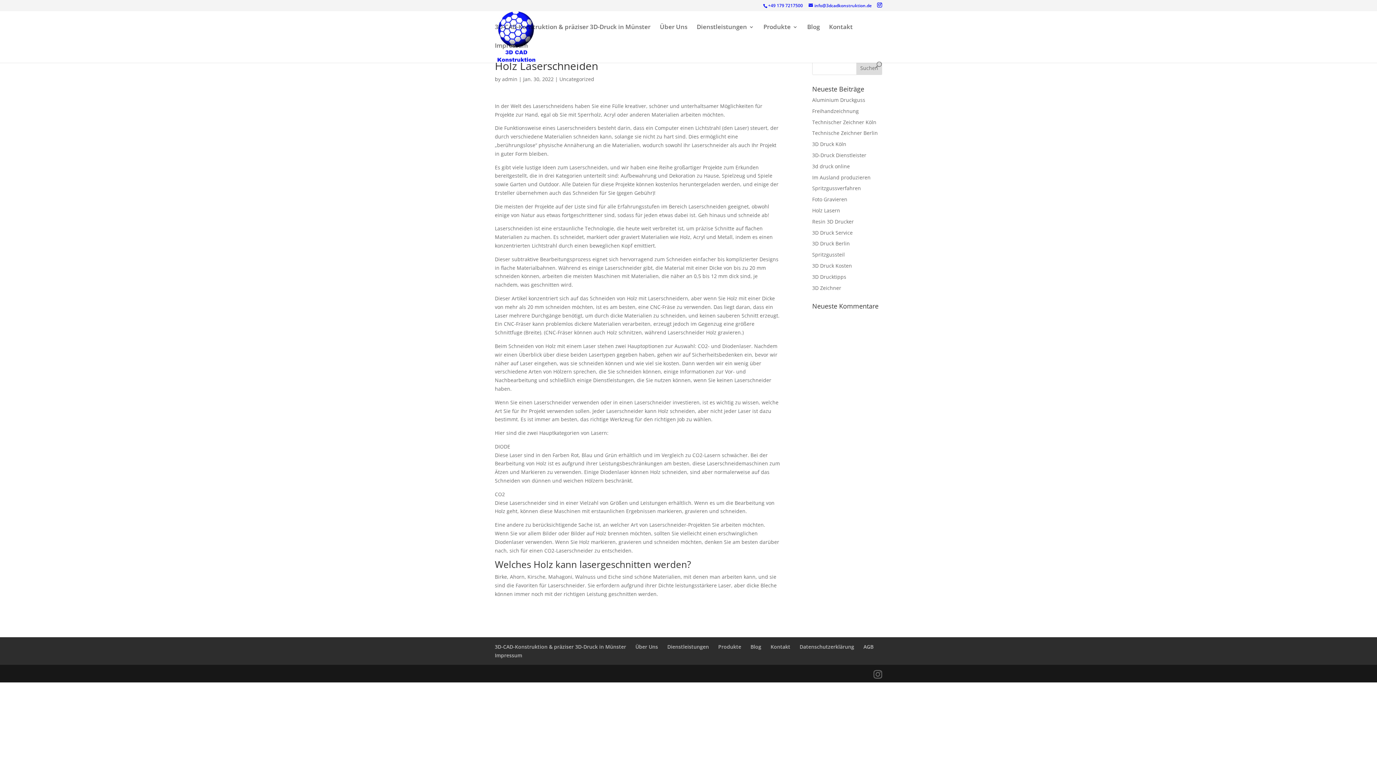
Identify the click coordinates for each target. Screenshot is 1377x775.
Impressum (511, 46)
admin (509, 79)
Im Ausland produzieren (841, 177)
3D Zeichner (826, 288)
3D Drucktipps (829, 276)
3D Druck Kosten (832, 265)
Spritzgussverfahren (836, 188)
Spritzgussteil (828, 254)
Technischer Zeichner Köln (844, 122)
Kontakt (841, 27)
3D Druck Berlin (831, 243)
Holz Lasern (826, 210)
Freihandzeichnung (835, 111)
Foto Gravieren (829, 199)
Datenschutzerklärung (827, 646)
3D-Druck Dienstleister (839, 155)
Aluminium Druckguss (838, 100)
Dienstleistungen (722, 27)
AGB (868, 646)
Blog (813, 27)
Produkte (777, 27)
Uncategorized (576, 79)
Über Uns (673, 27)
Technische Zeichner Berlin (845, 133)
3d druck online (831, 166)
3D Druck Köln (829, 144)
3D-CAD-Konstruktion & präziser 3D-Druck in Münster (572, 27)
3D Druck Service (832, 232)
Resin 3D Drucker (833, 221)
